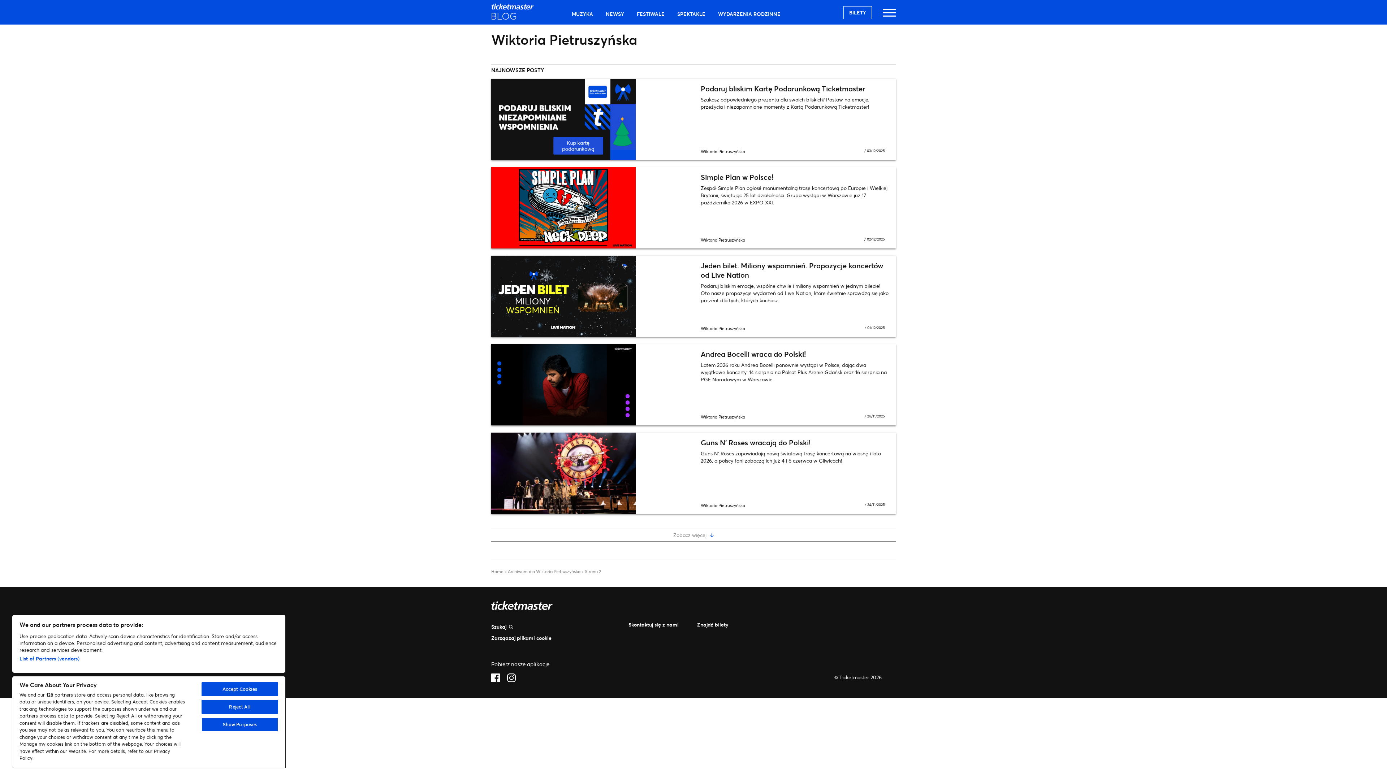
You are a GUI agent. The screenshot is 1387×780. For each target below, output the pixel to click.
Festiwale (651, 13)
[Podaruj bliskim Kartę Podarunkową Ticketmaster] (592, 119)
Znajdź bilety (712, 624)
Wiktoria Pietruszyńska (723, 151)
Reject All (239, 706)
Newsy (615, 13)
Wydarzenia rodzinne (749, 13)
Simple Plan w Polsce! (737, 177)
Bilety (857, 12)
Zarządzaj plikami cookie (521, 637)
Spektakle (691, 13)
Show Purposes (240, 724)
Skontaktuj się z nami (653, 624)
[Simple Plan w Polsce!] (592, 207)
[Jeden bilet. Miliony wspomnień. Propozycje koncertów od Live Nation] (592, 296)
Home (497, 571)
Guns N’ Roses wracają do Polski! (756, 442)
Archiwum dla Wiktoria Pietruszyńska (544, 571)
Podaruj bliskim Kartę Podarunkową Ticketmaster (783, 89)
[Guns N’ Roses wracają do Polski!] (592, 473)
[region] (149, 691)
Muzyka (582, 13)
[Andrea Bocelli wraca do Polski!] (592, 384)
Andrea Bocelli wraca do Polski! (753, 354)
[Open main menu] (889, 16)
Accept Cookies (240, 689)
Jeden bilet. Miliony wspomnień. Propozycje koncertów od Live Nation (792, 270)
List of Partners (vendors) (49, 658)
